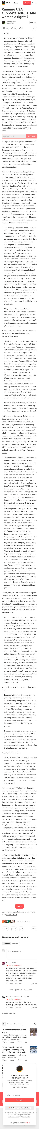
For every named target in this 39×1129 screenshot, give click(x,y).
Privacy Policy (26, 1117)
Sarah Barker (11, 21)
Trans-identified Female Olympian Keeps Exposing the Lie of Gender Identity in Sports (14, 1049)
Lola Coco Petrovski (13, 997)
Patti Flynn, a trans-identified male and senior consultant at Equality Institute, (19, 234)
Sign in (34, 3)
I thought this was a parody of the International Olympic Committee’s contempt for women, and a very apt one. (14, 1036)
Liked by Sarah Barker (15, 965)
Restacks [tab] (15, 944)
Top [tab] (4, 1024)
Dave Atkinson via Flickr (26, 912)
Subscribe (27, 3)
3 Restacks (26, 921)
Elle (7, 963)
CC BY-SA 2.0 (11, 914)
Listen (34, 22)
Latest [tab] (9, 1024)
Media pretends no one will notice (14, 1055)
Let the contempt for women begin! (14, 1031)
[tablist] (11, 944)
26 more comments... (9, 1013)
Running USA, (7, 77)
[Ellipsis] (36, 962)
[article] (19, 1035)
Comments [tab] (6, 944)
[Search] (35, 1024)
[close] (33, 1066)
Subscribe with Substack (21, 1108)
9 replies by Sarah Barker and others (21, 990)
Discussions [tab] (18, 1024)
